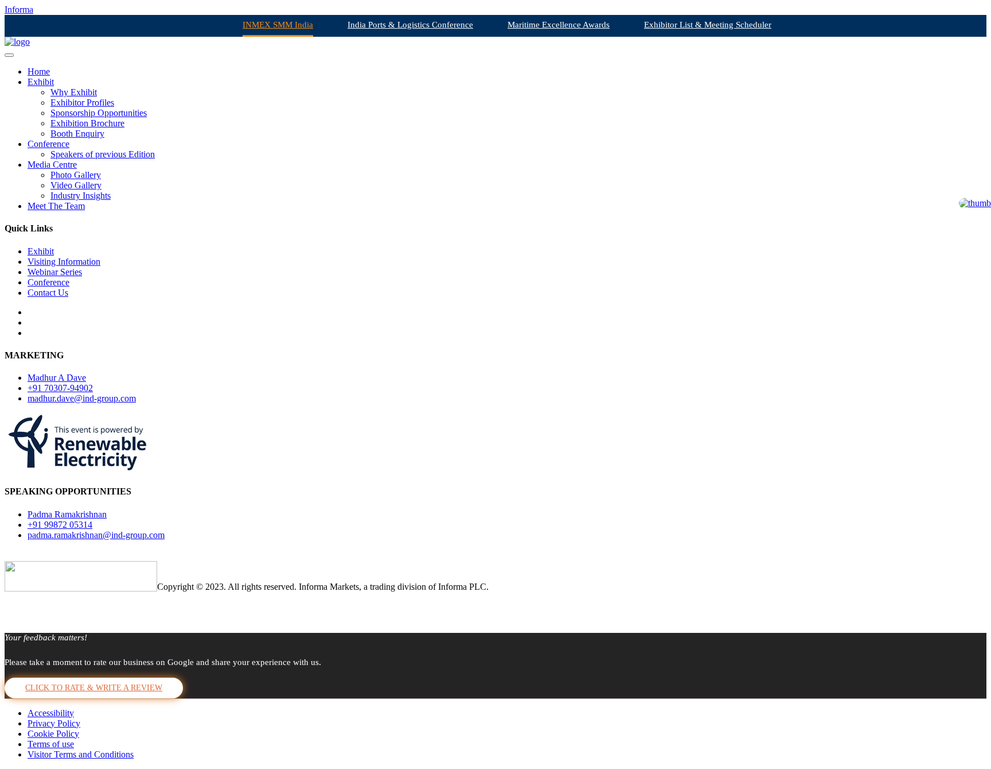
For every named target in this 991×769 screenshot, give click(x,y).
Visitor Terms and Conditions (81, 754)
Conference (48, 144)
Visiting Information (64, 261)
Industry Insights (80, 195)
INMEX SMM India (278, 24)
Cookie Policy (53, 734)
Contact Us (48, 292)
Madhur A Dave (57, 377)
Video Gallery (76, 185)
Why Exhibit (73, 92)
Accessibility (51, 713)
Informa (19, 9)
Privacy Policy (54, 723)
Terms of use (51, 744)
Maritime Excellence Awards (559, 24)
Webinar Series (55, 272)
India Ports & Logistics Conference (410, 24)
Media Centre (52, 164)
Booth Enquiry (77, 133)
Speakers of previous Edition (102, 154)
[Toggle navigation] (9, 55)
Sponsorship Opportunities (98, 113)
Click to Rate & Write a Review (93, 687)
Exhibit (41, 82)
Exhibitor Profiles (82, 102)
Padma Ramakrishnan (67, 514)
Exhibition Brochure (87, 123)
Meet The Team (56, 206)
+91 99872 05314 (60, 525)
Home (39, 71)
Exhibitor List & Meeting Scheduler (707, 24)
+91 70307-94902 (60, 388)
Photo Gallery (75, 175)
